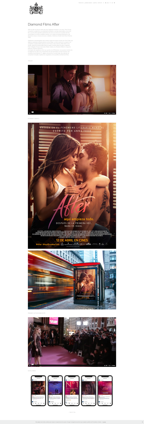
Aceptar (104, 422)
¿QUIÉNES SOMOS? (88, 2)
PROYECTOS (81, 2)
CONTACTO (100, 2)
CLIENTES (95, 2)
